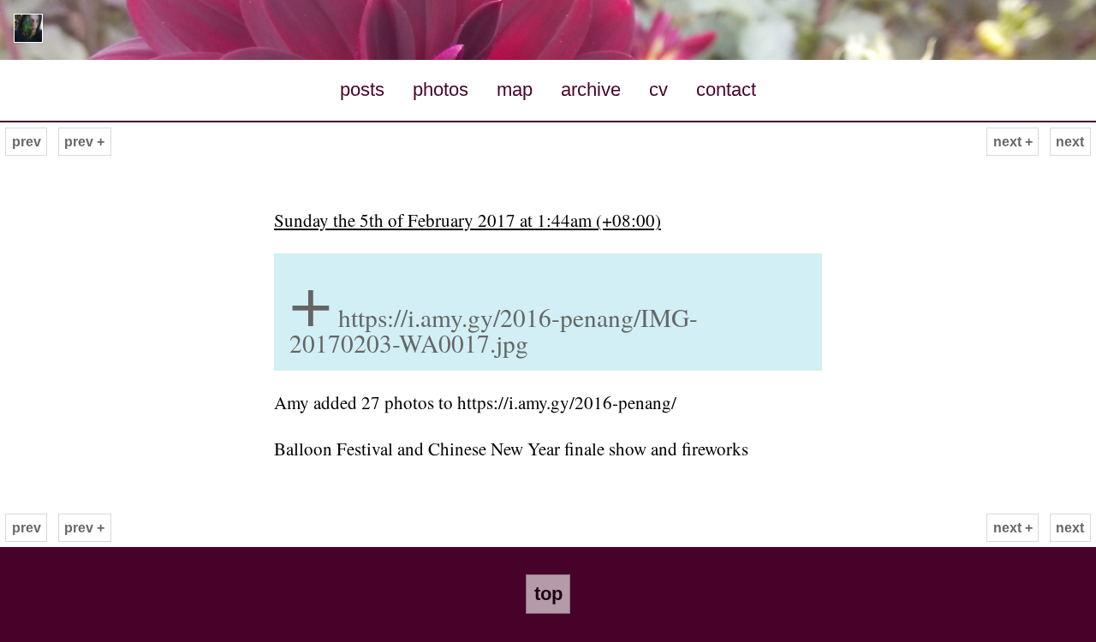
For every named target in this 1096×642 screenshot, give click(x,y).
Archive (591, 89)
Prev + (84, 141)
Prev (26, 141)
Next (1070, 141)
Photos (440, 89)
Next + (1013, 141)
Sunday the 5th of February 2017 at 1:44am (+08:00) (467, 220)
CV (658, 89)
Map (515, 89)
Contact (726, 89)
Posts (362, 89)
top (548, 593)
